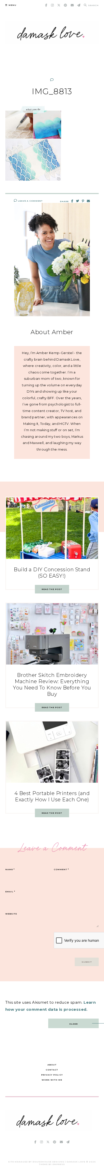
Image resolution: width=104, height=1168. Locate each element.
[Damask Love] (48, 1129)
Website (11, 913)
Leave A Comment (30, 201)
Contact (52, 1069)
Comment (61, 869)
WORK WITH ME (52, 1080)
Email (10, 891)
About (52, 1064)
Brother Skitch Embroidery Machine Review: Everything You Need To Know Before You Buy (52, 684)
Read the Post (52, 589)
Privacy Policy (52, 1075)
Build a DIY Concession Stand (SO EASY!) (52, 572)
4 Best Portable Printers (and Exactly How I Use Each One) (52, 796)
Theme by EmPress (52, 1164)
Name (10, 869)
